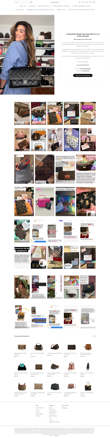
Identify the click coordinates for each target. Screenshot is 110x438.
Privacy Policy (52, 413)
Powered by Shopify (56, 435)
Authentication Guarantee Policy (40, 9)
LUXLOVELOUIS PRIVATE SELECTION (81, 9)
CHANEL (38, 411)
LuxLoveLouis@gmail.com (85, 68)
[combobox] (23, 2)
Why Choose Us (44, 6)
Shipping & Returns (53, 411)
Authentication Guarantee (54, 421)
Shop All (23, 6)
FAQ (50, 417)
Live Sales (20, 9)
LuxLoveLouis (55, 2)
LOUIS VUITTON (39, 407)
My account (38, 415)
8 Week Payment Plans (81, 6)
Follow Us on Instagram (82, 75)
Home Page (61, 9)
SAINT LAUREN (39, 413)
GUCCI (37, 409)
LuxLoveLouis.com (85, 70)
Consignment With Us (61, 6)
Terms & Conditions (53, 415)
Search (51, 435)
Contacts (51, 407)
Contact (32, 6)
